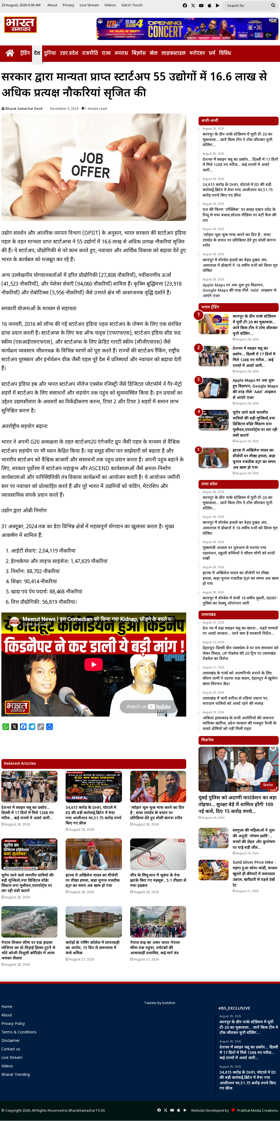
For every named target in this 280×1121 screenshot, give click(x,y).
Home (6, 1007)
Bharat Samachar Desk (24, 109)
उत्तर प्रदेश (69, 54)
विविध (225, 54)
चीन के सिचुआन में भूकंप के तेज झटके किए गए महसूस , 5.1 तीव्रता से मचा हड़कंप (158, 881)
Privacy (68, 5)
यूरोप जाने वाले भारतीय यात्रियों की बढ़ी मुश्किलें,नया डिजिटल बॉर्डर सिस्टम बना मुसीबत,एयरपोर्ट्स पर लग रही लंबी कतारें (27, 883)
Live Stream (89, 5)
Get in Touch (131, 5)
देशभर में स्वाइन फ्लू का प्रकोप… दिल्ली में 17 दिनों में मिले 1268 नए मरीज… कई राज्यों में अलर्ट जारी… (27, 813)
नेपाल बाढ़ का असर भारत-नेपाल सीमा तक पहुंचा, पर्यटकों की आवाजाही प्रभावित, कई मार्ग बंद (155, 948)
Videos (110, 5)
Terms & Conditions (19, 1032)
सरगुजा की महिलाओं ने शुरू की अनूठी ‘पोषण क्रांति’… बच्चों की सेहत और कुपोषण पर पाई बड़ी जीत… (254, 839)
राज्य (106, 54)
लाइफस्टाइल (173, 54)
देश (37, 54)
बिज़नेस (139, 54)
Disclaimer (10, 1041)
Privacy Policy (13, 1024)
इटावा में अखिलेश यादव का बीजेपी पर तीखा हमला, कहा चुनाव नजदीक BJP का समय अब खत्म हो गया (93, 881)
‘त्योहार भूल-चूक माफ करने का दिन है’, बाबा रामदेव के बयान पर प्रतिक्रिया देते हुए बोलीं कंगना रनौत (157, 813)
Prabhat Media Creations (256, 1110)
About (52, 5)
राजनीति (90, 54)
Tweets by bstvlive (159, 1003)
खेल (154, 54)
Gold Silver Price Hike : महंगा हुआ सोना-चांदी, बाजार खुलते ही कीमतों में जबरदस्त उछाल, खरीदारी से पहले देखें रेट (255, 874)
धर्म (212, 54)
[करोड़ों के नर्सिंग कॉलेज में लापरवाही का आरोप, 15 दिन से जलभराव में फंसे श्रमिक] (94, 922)
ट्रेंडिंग (25, 54)
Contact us (10, 1049)
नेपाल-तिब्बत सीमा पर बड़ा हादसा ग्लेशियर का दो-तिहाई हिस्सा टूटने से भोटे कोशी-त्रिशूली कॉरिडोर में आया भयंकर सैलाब (28, 950)
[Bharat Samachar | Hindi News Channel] (20, 24)
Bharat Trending (15, 1075)
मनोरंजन (197, 54)
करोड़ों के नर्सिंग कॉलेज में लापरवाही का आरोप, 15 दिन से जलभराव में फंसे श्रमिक (92, 948)
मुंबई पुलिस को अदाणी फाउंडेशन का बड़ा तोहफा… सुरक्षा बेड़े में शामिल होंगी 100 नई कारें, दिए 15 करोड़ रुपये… (237, 805)
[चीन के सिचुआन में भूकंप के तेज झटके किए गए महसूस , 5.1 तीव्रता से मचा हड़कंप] (158, 854)
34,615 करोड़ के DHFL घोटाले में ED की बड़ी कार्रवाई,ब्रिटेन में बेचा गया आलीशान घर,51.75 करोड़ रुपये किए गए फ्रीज (93, 815)
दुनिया (50, 54)
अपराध (121, 54)
